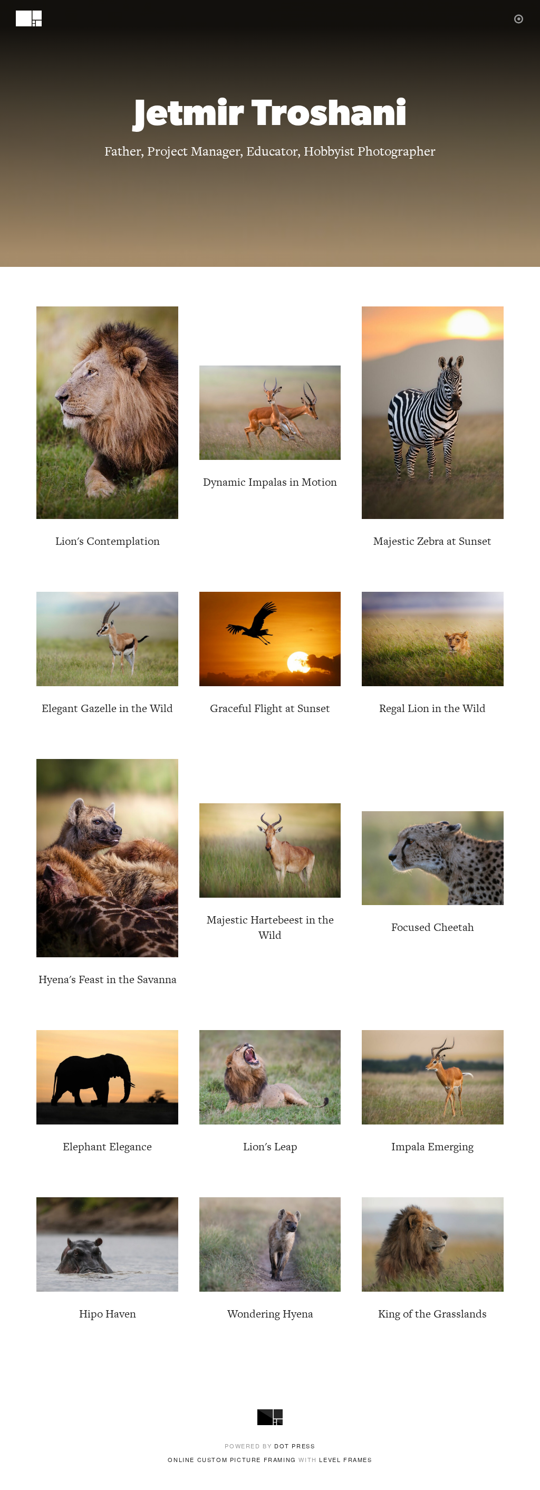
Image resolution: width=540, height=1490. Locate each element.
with (270, 1459)
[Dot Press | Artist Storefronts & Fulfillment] (519, 18)
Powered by (270, 1445)
